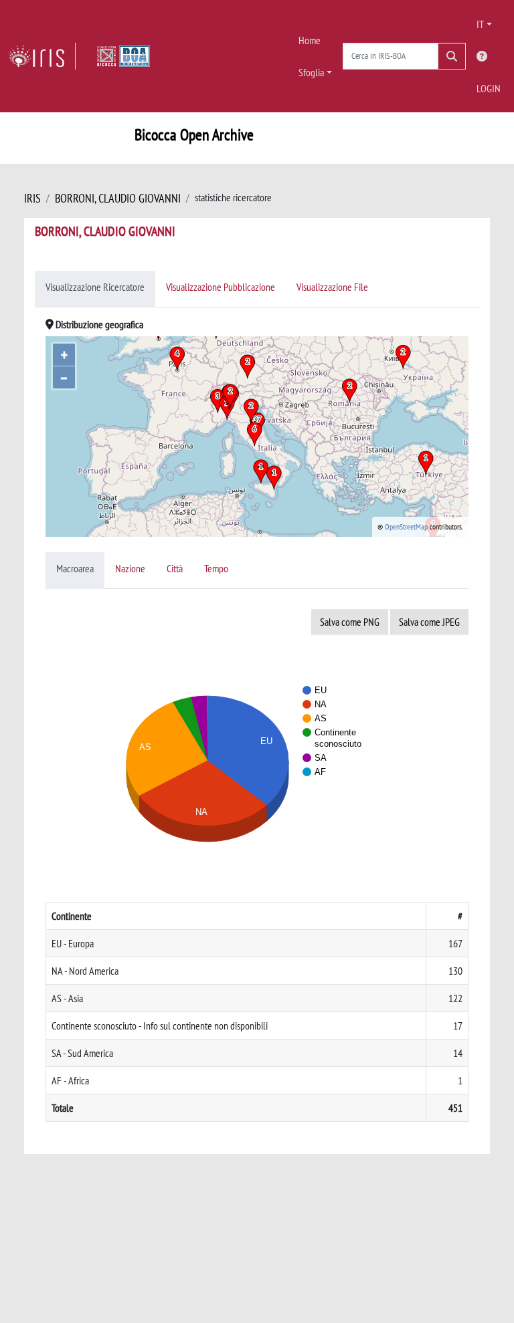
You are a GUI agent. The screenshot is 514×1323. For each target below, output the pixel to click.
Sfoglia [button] (311, 72)
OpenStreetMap (406, 526)
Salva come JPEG (429, 621)
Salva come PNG (349, 621)
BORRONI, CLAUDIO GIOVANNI (118, 198)
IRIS (32, 198)
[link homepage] (42, 56)
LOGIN (489, 88)
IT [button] (480, 24)
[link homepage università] (123, 56)
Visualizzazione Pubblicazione (220, 286)
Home (309, 40)
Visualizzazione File (332, 286)
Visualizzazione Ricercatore (95, 286)
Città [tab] (175, 568)
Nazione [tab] (130, 568)
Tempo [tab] (216, 568)
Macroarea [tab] (75, 568)
